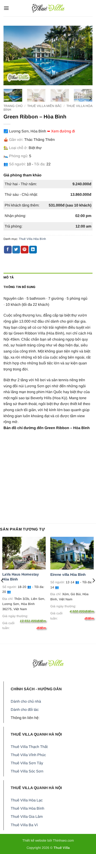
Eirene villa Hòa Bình (68, 574)
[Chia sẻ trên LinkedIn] (33, 250)
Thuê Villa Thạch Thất (29, 747)
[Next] (85, 55)
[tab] (48, 277)
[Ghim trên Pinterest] (24, 250)
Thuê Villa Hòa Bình (32, 239)
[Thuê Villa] (48, 8)
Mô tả (8, 277)
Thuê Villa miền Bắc (44, 106)
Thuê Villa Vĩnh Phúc (28, 755)
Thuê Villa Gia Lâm (27, 816)
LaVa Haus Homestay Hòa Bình (20, 576)
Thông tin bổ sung (19, 287)
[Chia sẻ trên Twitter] (16, 250)
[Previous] (11, 55)
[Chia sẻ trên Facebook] (8, 250)
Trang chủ (13, 106)
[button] (6, 8)
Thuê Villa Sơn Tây (27, 763)
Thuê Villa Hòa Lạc (27, 800)
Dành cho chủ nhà (26, 701)
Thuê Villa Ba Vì (24, 825)
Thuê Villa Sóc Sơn (27, 771)
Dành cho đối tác (25, 710)
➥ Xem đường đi (61, 131)
